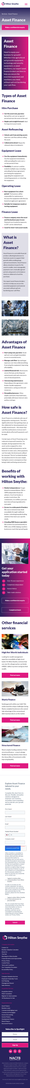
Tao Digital (22, 1083)
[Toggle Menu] (26, 4)
